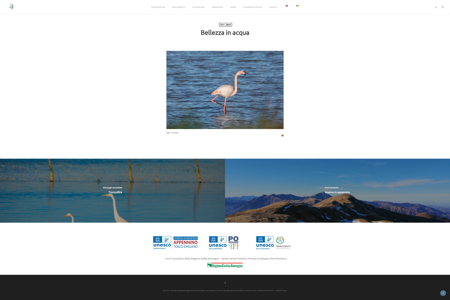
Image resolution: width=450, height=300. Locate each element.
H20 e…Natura (225, 25)
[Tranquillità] (112, 191)
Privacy (284, 290)
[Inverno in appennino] (337, 191)
